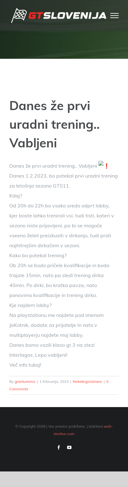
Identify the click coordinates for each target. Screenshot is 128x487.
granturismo (25, 381)
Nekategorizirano (87, 381)
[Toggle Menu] (114, 15)
